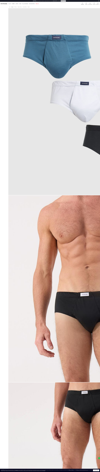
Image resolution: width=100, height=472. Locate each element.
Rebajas (37, 3)
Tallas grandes (25, 3)
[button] (86, 4)
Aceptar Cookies (96, 470)
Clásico (29, 6)
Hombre (13, 3)
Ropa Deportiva (32, 3)
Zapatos (16, 3)
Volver (12, 6)
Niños (20, 3)
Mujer (9, 3)
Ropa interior (20, 6)
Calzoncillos (24, 6)
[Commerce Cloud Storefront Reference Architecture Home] (4, 3)
